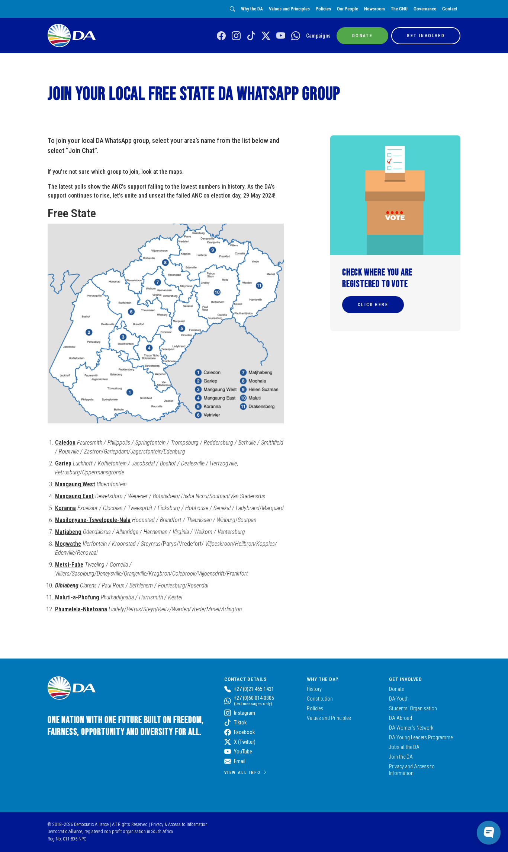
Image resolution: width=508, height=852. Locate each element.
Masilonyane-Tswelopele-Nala (93, 519)
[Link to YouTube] (280, 36)
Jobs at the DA (404, 747)
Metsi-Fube (69, 564)
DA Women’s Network (411, 728)
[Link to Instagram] (236, 36)
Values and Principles (289, 9)
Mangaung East (74, 496)
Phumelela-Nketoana (81, 609)
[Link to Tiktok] (251, 36)
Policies (323, 9)
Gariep (63, 463)
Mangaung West (75, 484)
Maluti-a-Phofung (78, 597)
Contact (449, 9)
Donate (396, 689)
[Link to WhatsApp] (295, 36)
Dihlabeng (66, 585)
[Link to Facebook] (221, 36)
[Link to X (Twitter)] (265, 36)
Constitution (320, 699)
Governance (425, 9)
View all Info (242, 772)
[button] (373, 304)
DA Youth (399, 699)
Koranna (65, 508)
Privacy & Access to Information (179, 824)
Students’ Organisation (413, 708)
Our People (347, 9)
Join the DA (401, 757)
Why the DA (252, 9)
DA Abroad (400, 718)
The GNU (399, 9)
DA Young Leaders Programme (421, 737)
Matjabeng (68, 531)
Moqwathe (68, 543)
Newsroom (374, 9)
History (314, 689)
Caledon (65, 442)
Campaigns (318, 36)
